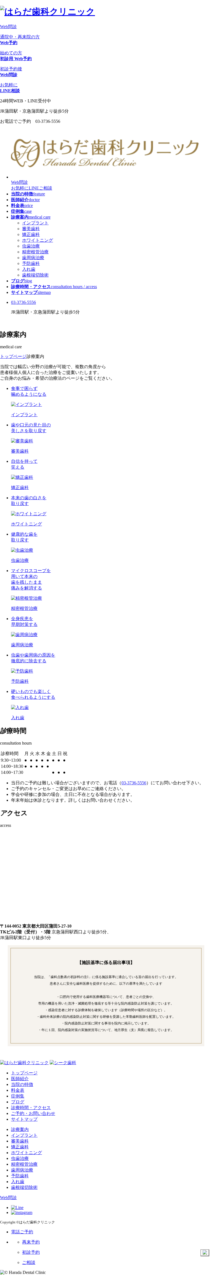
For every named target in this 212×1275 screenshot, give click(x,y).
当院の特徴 (22, 1084)
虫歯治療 (31, 246)
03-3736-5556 (23, 302)
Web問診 (8, 26)
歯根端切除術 (35, 275)
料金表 (17, 1090)
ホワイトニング (37, 240)
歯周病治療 (33, 257)
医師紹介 (20, 1078)
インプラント (35, 223)
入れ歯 (28, 269)
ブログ (17, 1101)
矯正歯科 (31, 234)
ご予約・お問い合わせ (33, 1113)
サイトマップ (24, 1119)
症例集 (17, 1096)
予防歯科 (31, 263)
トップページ (24, 1073)
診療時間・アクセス (31, 1107)
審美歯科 (31, 228)
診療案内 (20, 1129)
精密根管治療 (35, 251)
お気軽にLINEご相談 (31, 188)
